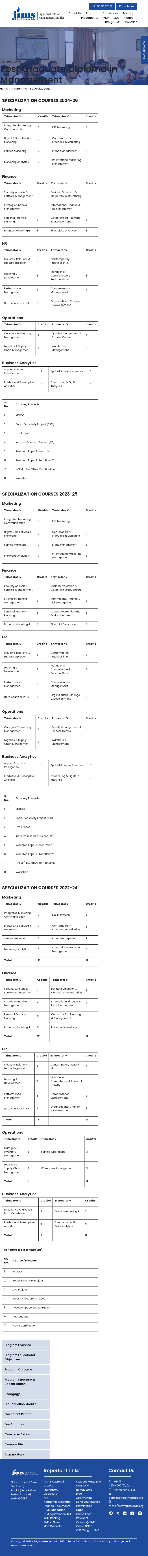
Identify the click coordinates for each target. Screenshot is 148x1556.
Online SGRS (84, 1526)
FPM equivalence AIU (57, 1514)
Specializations (40, 88)
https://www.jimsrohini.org (126, 1506)
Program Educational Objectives (20, 1357)
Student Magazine (88, 1481)
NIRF (46, 1498)
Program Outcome (18, 1369)
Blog (79, 1493)
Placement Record (18, 1414)
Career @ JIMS (85, 1522)
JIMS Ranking (52, 1518)
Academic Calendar (57, 1502)
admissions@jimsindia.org (126, 1498)
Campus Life (14, 1444)
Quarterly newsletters (84, 1488)
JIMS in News (52, 1522)
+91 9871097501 (102, 6)
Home (4, 88)
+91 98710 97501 (124, 1490)
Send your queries (88, 1502)
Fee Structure (14, 1424)
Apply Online (84, 1498)
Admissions (110, 13)
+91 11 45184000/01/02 (119, 1484)
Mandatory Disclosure (51, 1492)
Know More (126, 6)
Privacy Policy (102, 1541)
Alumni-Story (14, 1454)
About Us (75, 13)
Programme (19, 88)
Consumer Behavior (19, 1434)
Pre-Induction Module (20, 1404)
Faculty (128, 13)
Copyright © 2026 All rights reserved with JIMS (37, 1541)
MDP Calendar (53, 1526)
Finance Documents (57, 1506)
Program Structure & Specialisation (20, 1381)
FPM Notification (54, 1510)
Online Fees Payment (84, 1516)
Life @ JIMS (113, 22)
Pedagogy (12, 1394)
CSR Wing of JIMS (87, 1530)
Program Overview (18, 1345)
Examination (84, 1506)
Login (79, 1510)
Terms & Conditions (79, 1541)
